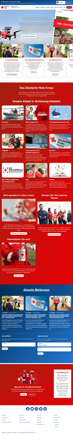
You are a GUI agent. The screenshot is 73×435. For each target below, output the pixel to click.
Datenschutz (56, 422)
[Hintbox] (60, 170)
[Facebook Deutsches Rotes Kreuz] (28, 409)
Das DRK (48, 7)
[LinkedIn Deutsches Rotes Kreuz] (41, 409)
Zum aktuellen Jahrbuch (28, 36)
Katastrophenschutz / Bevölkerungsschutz (33, 151)
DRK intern (56, 426)
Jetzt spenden (4, 417)
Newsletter (39, 422)
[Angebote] (13, 141)
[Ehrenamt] (13, 112)
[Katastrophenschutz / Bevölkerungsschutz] (36, 141)
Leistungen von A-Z (41, 424)
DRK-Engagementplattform (24, 422)
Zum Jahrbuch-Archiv (45, 36)
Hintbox (51, 179)
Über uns (31, 394)
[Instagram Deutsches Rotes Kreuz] (36, 409)
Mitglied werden (22, 419)
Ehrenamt (43, 7)
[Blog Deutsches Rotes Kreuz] (45, 409)
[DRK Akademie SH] (36, 112)
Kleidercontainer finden (6, 422)
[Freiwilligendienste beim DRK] (60, 112)
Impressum (56, 424)
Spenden (69, 7)
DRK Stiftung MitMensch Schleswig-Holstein (10, 180)
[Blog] (36, 170)
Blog (27, 179)
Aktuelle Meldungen (36, 290)
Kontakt (60, 7)
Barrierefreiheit (57, 417)
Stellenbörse (39, 417)
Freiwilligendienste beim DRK (59, 122)
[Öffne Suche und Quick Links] (64, 7)
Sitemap (56, 419)
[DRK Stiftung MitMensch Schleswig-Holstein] (13, 170)
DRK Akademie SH (32, 122)
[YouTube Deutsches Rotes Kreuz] (32, 409)
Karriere (56, 7)
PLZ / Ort (4, 343)
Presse (52, 7)
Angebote (37, 7)
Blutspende (4, 419)
